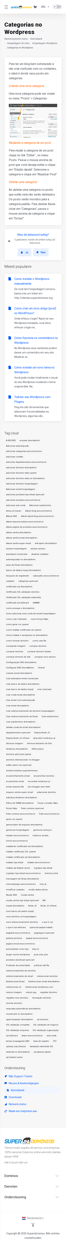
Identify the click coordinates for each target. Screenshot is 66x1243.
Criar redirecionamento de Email (22, 716)
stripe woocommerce (32, 1035)
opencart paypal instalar (41, 927)
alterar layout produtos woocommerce (24, 522)
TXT (55, 1041)
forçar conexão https (48, 803)
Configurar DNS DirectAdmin (20, 668)
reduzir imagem (14, 992)
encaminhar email (15, 781)
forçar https (11, 808)
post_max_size (41, 954)
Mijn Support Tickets (20, 1076)
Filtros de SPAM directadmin (20, 803)
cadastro (10, 581)
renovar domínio (14, 1003)
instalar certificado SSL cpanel (21, 851)
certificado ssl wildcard (17, 603)
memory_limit (51, 873)
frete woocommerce (49, 814)
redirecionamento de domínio (21, 971)
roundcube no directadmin (19, 1014)
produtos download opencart (20, 960)
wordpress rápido (42, 1052)
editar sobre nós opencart (18, 765)
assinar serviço (38, 548)
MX (44, 900)
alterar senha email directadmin (21, 538)
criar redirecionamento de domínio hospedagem (30, 711)
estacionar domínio (46, 792)
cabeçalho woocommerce (46, 576)
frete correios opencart (32, 808)
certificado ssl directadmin (19, 586)
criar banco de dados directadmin (22, 684)
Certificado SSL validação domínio (22, 592)
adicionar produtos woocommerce (23, 500)
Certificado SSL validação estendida (23, 597)
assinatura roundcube (16, 554)
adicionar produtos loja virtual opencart (25, 494)
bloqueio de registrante (17, 576)
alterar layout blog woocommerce (37, 516)
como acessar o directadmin (20, 608)
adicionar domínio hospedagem (22, 484)
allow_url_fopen (13, 511)
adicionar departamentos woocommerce (26, 462)
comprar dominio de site (18, 657)
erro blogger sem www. (39, 787)
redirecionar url (13, 987)
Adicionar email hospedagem (20, 489)
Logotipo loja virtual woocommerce (23, 873)
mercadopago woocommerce (21, 884)
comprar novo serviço (45, 657)
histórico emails (40, 835)
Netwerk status (17, 1104)
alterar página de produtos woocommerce (26, 527)
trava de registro (41, 1041)
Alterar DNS (11, 516)
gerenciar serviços (42, 830)
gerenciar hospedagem (17, 830)
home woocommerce (17, 841)
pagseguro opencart (44, 933)
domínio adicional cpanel (18, 754)
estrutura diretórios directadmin (21, 797)
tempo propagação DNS (18, 1041)
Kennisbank (36, 39)
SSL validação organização (46, 1030)
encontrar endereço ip (39, 781)
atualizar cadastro (39, 554)
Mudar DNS (11, 895)
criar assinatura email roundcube (22, 678)
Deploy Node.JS (42, 732)
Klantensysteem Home (16, 39)
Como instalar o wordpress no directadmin (27, 635)
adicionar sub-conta (15, 505)
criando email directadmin (19, 673)
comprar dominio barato (39, 651)
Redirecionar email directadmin (44, 981)
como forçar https (39, 619)
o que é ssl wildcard (16, 927)
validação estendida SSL (41, 1046)
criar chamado (44, 689)
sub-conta (51, 1035)
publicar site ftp (41, 965)
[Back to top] (33, 1225)
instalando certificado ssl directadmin (24, 846)
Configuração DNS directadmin (21, 662)
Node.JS (32, 906)
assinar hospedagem (16, 548)
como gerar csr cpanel (17, 624)
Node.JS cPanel (48, 906)
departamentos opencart (18, 732)
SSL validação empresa (17, 1030)
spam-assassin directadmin (19, 1019)
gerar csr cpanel (14, 819)
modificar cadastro (15, 889)
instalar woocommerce (38, 862)
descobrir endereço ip (44, 738)
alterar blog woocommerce (38, 511)
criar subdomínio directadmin (20, 722)
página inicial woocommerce (20, 944)
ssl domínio (42, 1019)
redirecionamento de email (19, 976)
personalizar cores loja (17, 949)
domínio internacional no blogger (23, 760)
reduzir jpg (31, 992)
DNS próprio (38, 749)
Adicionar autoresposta (17, 446)
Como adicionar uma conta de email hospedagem (31, 613)
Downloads (15, 1097)
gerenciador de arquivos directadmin (24, 825)
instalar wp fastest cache (18, 868)
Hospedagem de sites (18, 43)
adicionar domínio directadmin (21, 467)
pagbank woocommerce (18, 933)
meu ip (43, 884)
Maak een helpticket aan (22, 1111)
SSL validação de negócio (45, 1025)
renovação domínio (41, 998)
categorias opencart (28, 581)
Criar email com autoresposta (20, 700)
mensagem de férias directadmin (22, 879)
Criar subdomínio (50, 716)
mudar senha (27, 895)
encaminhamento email (18, 776)
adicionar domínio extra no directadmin (25, 478)
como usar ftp (39, 641)
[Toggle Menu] (5, 7)
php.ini (35, 949)
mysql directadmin (15, 906)
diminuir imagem (14, 743)
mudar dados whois (38, 889)
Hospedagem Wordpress (44, 43)
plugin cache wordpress (18, 954)
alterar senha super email (18, 543)
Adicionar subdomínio (40, 505)
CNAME (36, 603)
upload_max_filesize (16, 1046)
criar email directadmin (17, 705)
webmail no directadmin (18, 1052)
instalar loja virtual (14, 862)
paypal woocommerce (37, 938)
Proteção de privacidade (18, 965)
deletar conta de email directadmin (23, 727)
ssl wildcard (12, 1035)
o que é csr (47, 922)
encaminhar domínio (44, 776)
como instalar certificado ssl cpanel (23, 630)
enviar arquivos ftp (15, 787)
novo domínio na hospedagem (21, 916)
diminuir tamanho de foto (39, 743)
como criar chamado (16, 619)
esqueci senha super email (19, 792)
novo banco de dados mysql (20, 911)
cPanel (41, 668)
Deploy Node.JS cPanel (17, 738)
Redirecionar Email (15, 981)
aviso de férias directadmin (19, 565)
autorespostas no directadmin (20, 559)
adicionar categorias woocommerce (24, 451)
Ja (26, 252)
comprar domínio (38, 646)
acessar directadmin (30, 440)
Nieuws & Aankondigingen (23, 1083)
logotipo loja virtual (43, 868)
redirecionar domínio (47, 976)
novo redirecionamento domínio (22, 922)
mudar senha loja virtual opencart (22, 900)
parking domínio (14, 938)
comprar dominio (14, 651)
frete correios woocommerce (20, 814)
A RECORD (11, 440)
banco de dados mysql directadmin (23, 570)
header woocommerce (17, 835)
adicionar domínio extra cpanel (21, 473)
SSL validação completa (17, 1025)
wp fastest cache (14, 1057)
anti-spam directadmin (46, 543)
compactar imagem (15, 646)
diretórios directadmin (17, 749)
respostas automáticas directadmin (23, 1008)
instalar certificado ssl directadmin (23, 857)
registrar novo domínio (17, 998)
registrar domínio (48, 992)
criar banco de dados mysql (19, 689)
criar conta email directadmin (20, 695)
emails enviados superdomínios (22, 770)
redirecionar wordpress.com (39, 987)
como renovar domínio (17, 641)
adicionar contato (14, 457)
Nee (43, 252)
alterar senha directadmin (18, 532)
